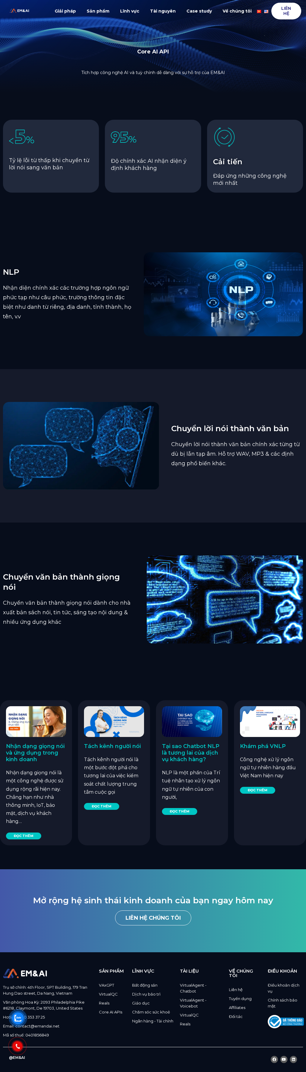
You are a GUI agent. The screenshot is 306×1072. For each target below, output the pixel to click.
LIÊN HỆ (286, 11)
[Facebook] (274, 1059)
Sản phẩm (98, 11)
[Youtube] (283, 1059)
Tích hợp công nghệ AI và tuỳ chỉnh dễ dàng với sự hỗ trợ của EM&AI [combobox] (153, 72)
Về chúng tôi (237, 11)
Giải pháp (65, 11)
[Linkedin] (293, 1059)
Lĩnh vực (129, 11)
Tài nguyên (163, 11)
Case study (199, 11)
